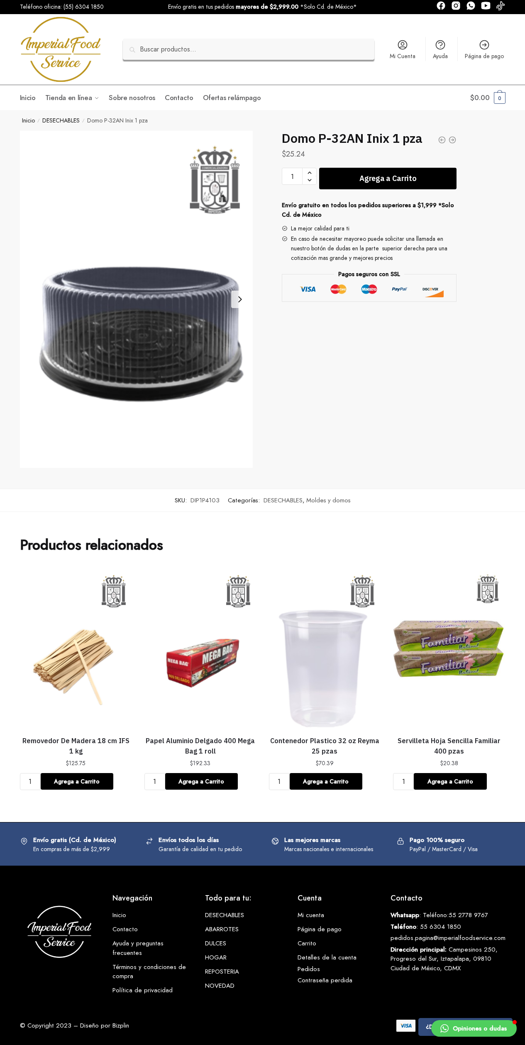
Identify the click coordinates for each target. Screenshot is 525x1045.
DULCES (215, 943)
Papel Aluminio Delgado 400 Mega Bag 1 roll (200, 746)
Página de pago (484, 56)
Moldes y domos (328, 500)
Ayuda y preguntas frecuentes (138, 948)
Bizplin (120, 1025)
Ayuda (440, 56)
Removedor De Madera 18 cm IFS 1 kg (75, 746)
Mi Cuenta (402, 56)
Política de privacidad (142, 990)
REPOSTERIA (222, 971)
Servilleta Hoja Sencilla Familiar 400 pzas (449, 746)
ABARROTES (222, 929)
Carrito (307, 943)
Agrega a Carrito (387, 178)
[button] (474, 1028)
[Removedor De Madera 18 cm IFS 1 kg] (76, 648)
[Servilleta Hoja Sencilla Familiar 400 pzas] (449, 648)
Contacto (125, 929)
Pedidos (309, 969)
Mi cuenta (311, 915)
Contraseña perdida (325, 980)
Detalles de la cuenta (327, 957)
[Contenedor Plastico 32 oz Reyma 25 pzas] (325, 648)
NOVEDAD (219, 985)
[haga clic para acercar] (136, 299)
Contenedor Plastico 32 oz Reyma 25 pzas (324, 746)
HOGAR (216, 957)
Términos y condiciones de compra (149, 971)
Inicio (28, 120)
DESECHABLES (61, 120)
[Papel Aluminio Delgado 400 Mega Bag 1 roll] (200, 648)
